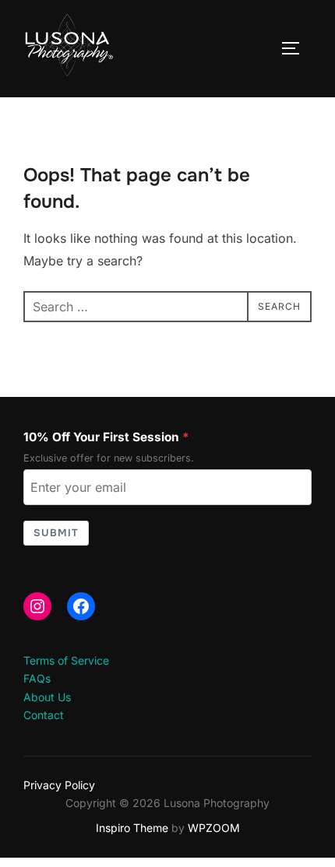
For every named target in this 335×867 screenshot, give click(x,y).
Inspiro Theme (132, 827)
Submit (56, 532)
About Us (47, 697)
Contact (43, 714)
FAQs (37, 678)
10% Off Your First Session (101, 437)
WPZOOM (214, 827)
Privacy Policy (59, 785)
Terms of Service (66, 660)
